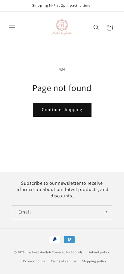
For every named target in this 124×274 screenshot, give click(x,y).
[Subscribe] (105, 212)
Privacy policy (34, 261)
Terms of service (63, 261)
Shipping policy (94, 261)
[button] (12, 27)
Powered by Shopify (67, 252)
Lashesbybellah (38, 252)
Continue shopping (62, 109)
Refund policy (99, 252)
